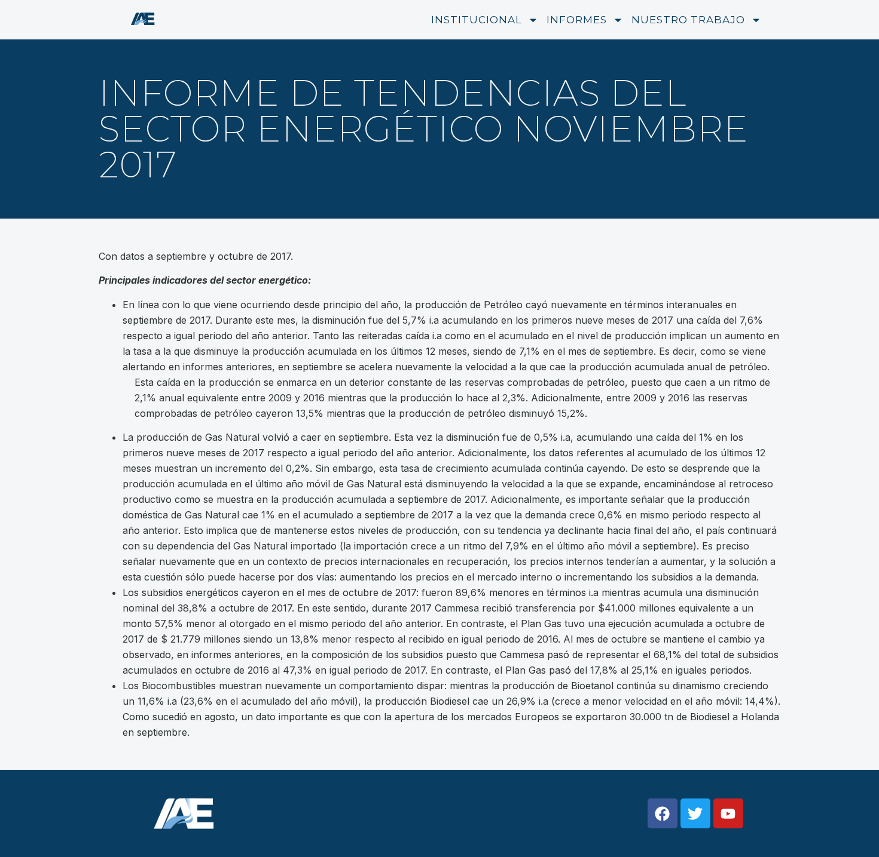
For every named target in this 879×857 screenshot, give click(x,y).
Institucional (476, 20)
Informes (577, 20)
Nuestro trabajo (688, 20)
